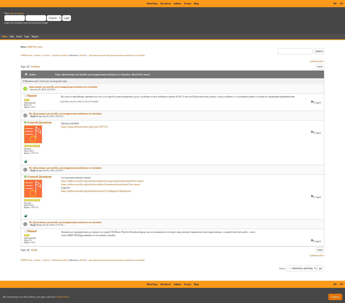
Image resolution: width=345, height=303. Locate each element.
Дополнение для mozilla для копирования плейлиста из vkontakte (63, 86)
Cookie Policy (62, 296)
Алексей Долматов (39, 122)
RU (335, 3)
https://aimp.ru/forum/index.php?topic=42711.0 (84, 126)
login (12, 13)
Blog (196, 3)
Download (165, 3)
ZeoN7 (82, 55)
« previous (313, 61)
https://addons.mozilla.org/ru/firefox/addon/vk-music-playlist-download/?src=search (102, 181)
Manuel (31, 95)
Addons (177, 3)
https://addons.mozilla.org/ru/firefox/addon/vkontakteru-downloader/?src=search (100, 184)
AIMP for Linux (34, 46)
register (20, 13)
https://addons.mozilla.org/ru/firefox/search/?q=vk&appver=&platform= (96, 191)
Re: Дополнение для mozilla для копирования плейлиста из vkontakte (65, 113)
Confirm (335, 297)
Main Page (152, 3)
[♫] (25, 162)
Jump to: (282, 268)
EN (341, 3)
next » (321, 61)
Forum (187, 3)
